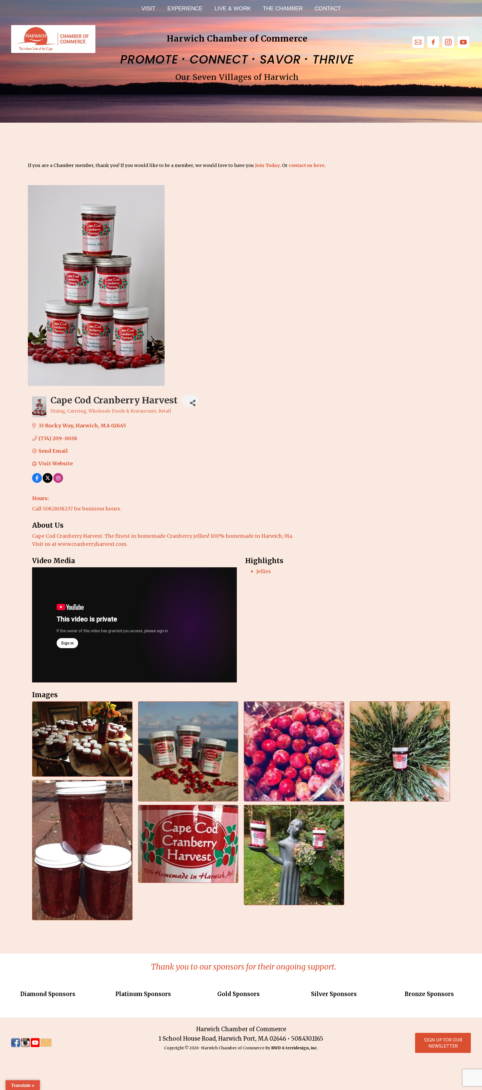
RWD (276, 1047)
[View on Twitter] (47, 481)
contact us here (307, 165)
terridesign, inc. (302, 1047)
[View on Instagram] (58, 481)
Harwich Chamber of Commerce (53, 39)
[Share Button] (190, 400)
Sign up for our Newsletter (443, 1043)
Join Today (267, 165)
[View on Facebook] (37, 481)
